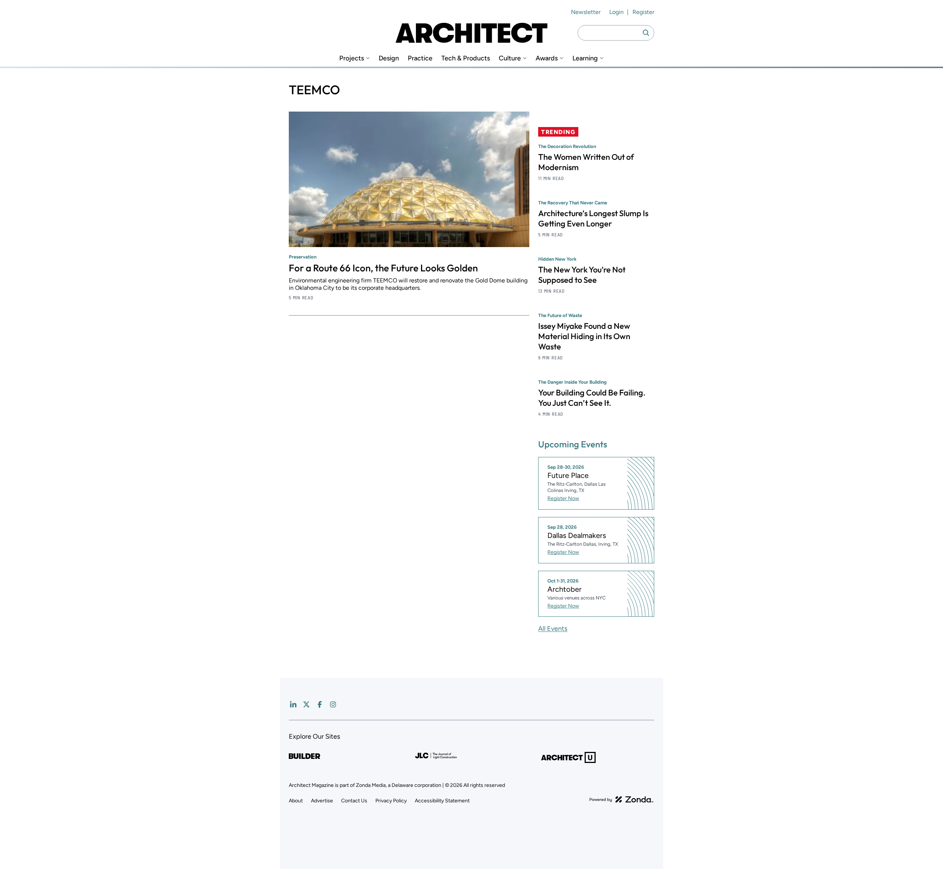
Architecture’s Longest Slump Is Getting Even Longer (593, 218)
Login (616, 11)
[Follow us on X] (306, 704)
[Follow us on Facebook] (319, 704)
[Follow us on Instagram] (333, 704)
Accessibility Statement (442, 801)
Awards (547, 58)
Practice (420, 58)
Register (643, 11)
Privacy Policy (391, 801)
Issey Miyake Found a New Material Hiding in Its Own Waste (584, 336)
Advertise (322, 801)
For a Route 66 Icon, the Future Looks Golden (383, 268)
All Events (552, 629)
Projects (351, 58)
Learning (585, 58)
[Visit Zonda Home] (621, 799)
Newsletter (585, 11)
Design (389, 58)
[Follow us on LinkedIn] (293, 704)
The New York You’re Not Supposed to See (581, 274)
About (296, 801)
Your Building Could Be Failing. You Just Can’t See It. (591, 397)
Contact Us (354, 801)
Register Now (563, 498)
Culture (510, 58)
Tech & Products (465, 58)
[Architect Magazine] (471, 33)
